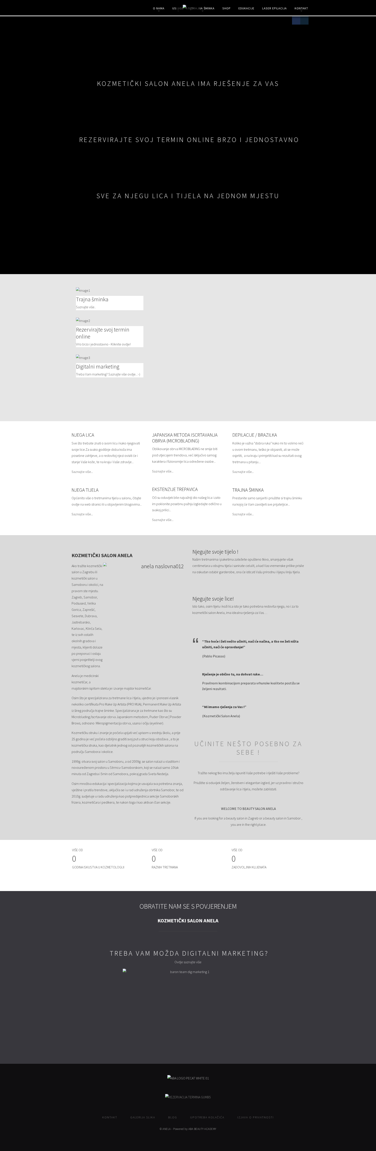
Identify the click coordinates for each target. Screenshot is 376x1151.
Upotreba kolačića (207, 1117)
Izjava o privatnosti (255, 1117)
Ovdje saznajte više (188, 962)
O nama (158, 8)
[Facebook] (296, 20)
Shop (226, 8)
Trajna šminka (203, 8)
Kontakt (301, 8)
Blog (172, 1117)
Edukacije (246, 8)
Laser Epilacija (274, 8)
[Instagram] (304, 20)
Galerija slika (142, 1117)
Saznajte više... (82, 471)
